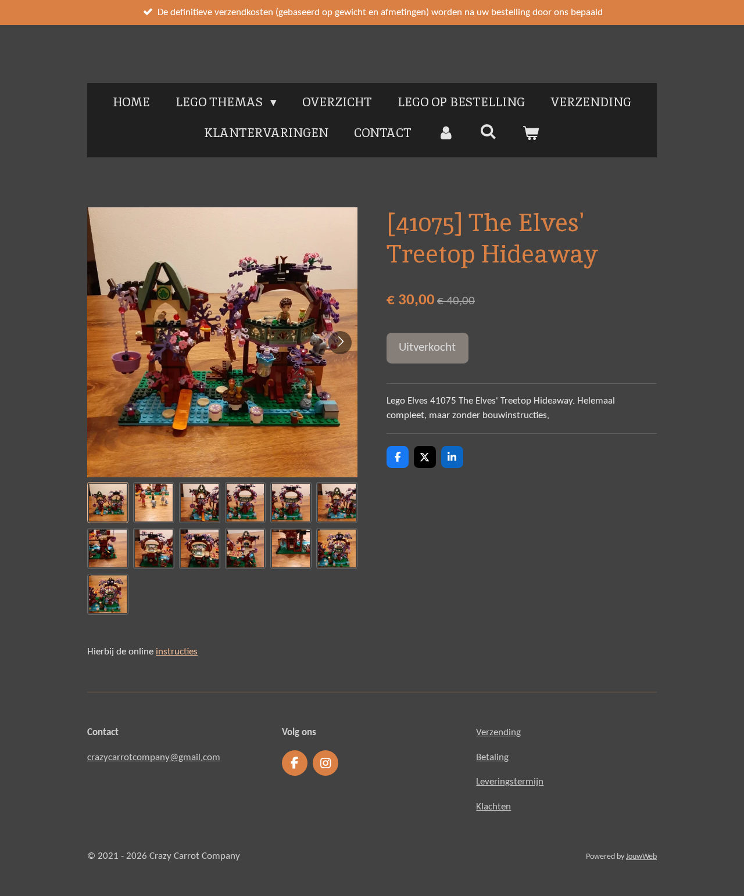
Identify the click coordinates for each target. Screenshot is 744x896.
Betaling (492, 757)
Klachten (493, 807)
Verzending (498, 732)
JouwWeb (641, 856)
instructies (177, 652)
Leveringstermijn (509, 782)
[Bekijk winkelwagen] (531, 133)
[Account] (445, 133)
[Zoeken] (488, 131)
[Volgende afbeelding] (340, 342)
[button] (107, 502)
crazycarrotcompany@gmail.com (153, 757)
